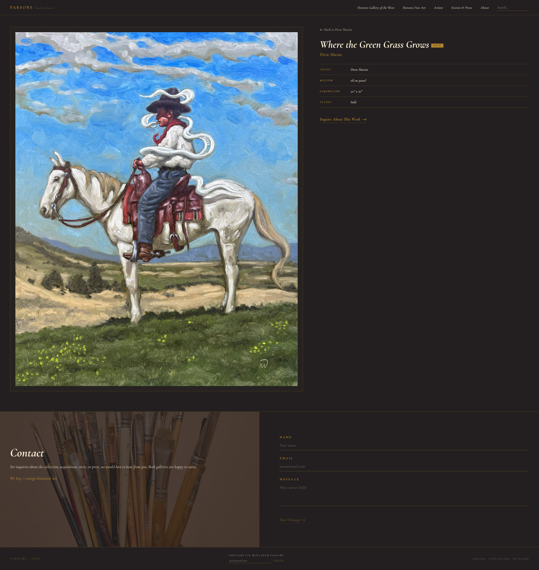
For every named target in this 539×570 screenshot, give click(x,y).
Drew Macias (331, 54)
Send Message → (293, 519)
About (484, 7)
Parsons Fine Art (414, 7)
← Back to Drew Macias (336, 29)
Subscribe (279, 560)
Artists (438, 7)
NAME (286, 437)
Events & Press (461, 7)
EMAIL (286, 458)
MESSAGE (289, 479)
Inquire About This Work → (343, 119)
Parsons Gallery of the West (376, 7)
